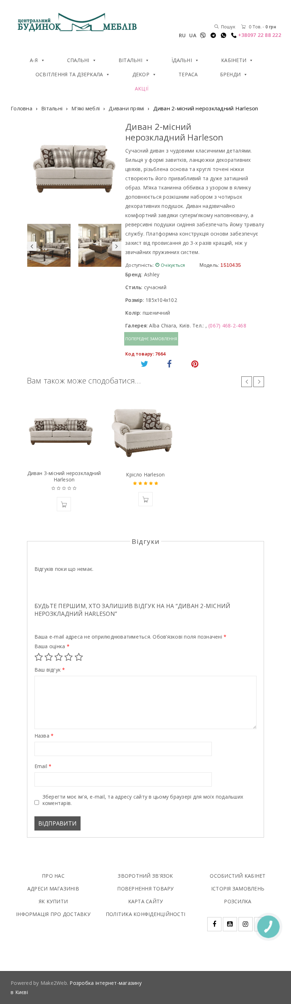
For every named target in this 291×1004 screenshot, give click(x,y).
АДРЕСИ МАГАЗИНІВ (53, 888)
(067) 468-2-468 (227, 325)
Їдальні (181, 60)
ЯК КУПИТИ (53, 901)
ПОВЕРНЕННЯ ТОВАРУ (145, 888)
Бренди (230, 74)
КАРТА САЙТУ (145, 901)
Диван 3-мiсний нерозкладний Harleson (64, 476)
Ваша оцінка (52, 646)
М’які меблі (85, 108)
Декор (140, 74)
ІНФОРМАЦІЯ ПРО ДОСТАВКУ (53, 914)
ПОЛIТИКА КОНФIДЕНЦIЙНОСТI (145, 914)
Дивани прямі (126, 108)
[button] (64, 504)
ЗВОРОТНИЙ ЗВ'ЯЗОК (145, 875)
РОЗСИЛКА (237, 901)
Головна (21, 108)
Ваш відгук (49, 670)
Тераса (188, 74)
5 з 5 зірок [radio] (79, 657)
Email (43, 766)
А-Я (34, 60)
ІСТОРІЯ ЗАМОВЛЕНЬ (237, 888)
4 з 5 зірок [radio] (68, 657)
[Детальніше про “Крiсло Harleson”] (145, 499)
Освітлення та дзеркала (69, 74)
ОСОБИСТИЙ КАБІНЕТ (237, 875)
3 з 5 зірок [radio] (58, 657)
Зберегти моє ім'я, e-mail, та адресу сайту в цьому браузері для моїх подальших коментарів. (143, 800)
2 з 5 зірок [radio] (48, 657)
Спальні (78, 60)
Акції (141, 88)
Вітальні (130, 60)
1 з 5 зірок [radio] (38, 657)
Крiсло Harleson (145, 474)
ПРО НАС (53, 875)
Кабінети (233, 60)
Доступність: (139, 265)
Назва (44, 736)
